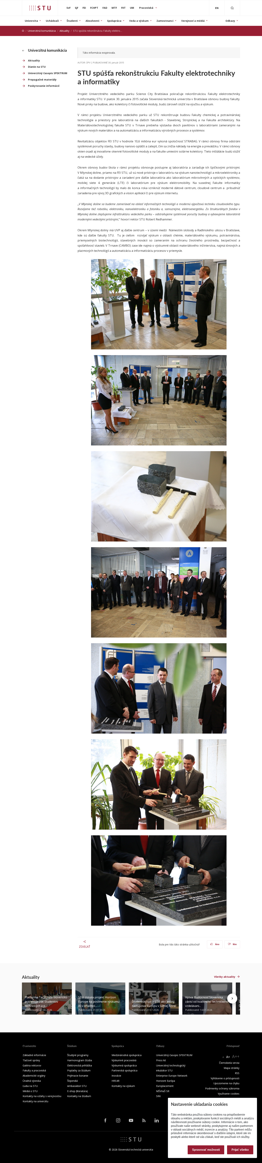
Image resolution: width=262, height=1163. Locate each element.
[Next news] (232, 999)
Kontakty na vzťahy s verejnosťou (42, 1096)
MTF (114, 7)
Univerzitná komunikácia (42, 30)
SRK (158, 1096)
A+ (228, 1057)
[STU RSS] (144, 1120)
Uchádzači (52, 20)
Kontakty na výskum (123, 1086)
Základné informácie (34, 1055)
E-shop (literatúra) (77, 1091)
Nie (234, 944)
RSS (237, 1073)
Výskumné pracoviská (124, 1060)
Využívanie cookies (228, 1093)
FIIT (123, 7)
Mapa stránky (231, 1068)
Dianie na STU (37, 66)
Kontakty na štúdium (79, 1096)
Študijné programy (77, 1055)
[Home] (23, 30)
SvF (68, 7)
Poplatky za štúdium (79, 1070)
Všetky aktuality (224, 976)
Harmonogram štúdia (79, 1060)
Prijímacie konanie (77, 1075)
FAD (104, 7)
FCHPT (94, 7)
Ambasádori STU (77, 1086)
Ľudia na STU (30, 1086)
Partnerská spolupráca (124, 1070)
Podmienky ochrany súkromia (222, 1088)
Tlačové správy (31, 1060)
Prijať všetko (240, 1149)
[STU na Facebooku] (105, 1120)
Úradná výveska (32, 1080)
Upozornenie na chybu (226, 1083)
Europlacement (165, 1086)
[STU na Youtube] (131, 1120)
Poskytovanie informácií (43, 85)
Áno (217, 944)
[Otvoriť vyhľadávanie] (232, 8)
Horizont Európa (165, 1080)
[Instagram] (118, 1120)
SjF (76, 7)
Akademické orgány (34, 1075)
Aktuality (64, 30)
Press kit (161, 1060)
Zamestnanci (164, 20)
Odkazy (230, 20)
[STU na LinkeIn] (156, 1120)
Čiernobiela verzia (229, 1062)
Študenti (72, 20)
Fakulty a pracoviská (34, 1070)
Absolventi (92, 20)
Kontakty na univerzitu (35, 1101)
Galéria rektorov (32, 1065)
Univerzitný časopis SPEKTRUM (47, 73)
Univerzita (31, 20)
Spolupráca (114, 20)
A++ (235, 1056)
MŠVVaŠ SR (162, 1091)
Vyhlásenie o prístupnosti (225, 1078)
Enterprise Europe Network (171, 1075)
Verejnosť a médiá (193, 20)
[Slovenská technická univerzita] (40, 8)
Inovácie (116, 1075)
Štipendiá (72, 1080)
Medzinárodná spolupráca (127, 1055)
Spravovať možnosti (206, 1149)
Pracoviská (146, 7)
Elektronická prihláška (79, 1065)
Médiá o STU (30, 1091)
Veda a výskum (139, 20)
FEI (84, 7)
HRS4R (115, 1080)
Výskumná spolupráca (124, 1065)
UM (132, 7)
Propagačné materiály (42, 79)
